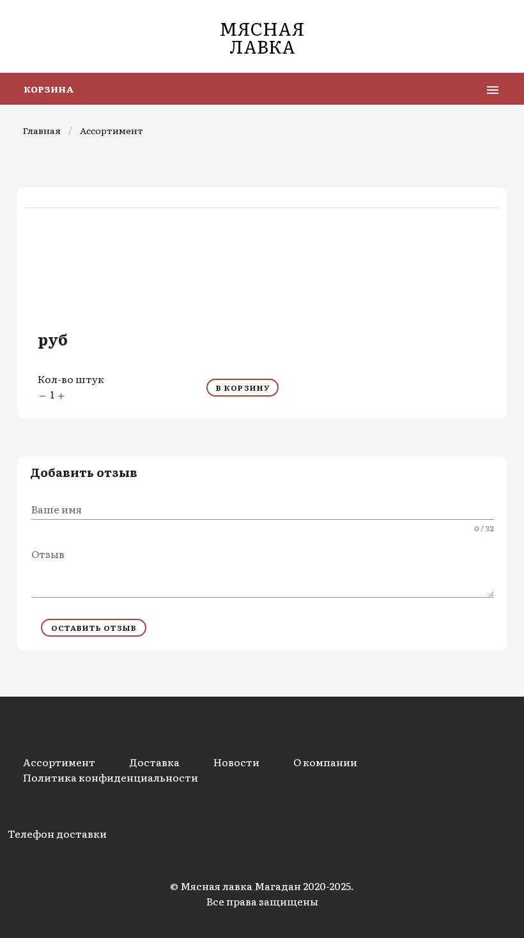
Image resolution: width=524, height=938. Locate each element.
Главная (42, 130)
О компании (325, 761)
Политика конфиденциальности (110, 777)
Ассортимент (111, 130)
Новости (236, 761)
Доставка (154, 761)
